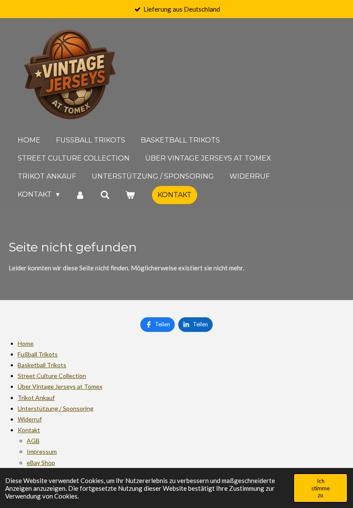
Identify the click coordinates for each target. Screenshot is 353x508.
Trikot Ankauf (36, 397)
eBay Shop (41, 462)
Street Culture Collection (52, 375)
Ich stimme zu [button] (320, 487)
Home (26, 343)
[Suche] (105, 195)
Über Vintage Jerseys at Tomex (60, 386)
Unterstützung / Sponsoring (55, 408)
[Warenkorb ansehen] (130, 195)
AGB (33, 440)
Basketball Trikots (42, 365)
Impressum (42, 451)
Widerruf (30, 419)
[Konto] (79, 195)
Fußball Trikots (38, 354)
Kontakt (29, 430)
